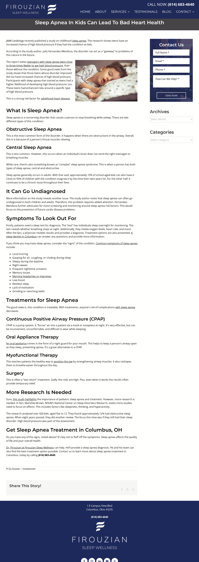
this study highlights (25, 399)
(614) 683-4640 (181, 4)
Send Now (171, 95)
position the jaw (63, 361)
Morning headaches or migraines (31, 276)
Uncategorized (29, 468)
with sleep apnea (125, 307)
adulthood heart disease (55, 98)
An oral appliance (16, 343)
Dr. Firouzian (14, 468)
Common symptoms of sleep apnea (116, 243)
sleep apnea (79, 40)
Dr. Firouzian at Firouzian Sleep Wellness (30, 447)
